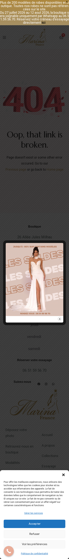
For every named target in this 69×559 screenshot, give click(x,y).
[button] (63, 475)
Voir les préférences (34, 544)
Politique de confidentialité (34, 553)
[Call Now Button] (9, 551)
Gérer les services (33, 513)
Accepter (34, 523)
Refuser (34, 534)
